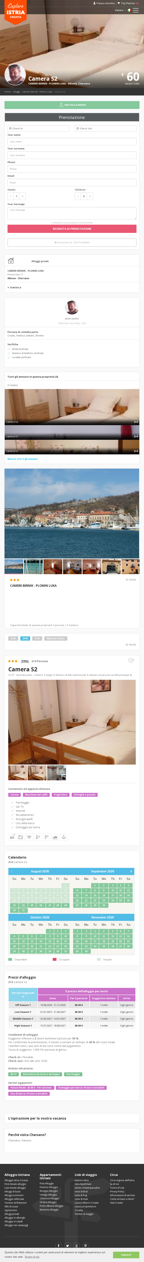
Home (7, 91)
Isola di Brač (81, 1191)
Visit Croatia (116, 1202)
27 (50, 905)
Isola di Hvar (81, 1199)
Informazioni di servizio (122, 1195)
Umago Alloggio (48, 1194)
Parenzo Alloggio (49, 1187)
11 (120, 890)
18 (120, 895)
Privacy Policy (117, 1191)
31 (23, 910)
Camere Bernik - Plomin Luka (37, 91)
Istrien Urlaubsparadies (87, 1187)
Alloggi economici (13, 1195)
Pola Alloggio (47, 1183)
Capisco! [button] (126, 1255)
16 (104, 895)
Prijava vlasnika (106, 3)
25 (32, 905)
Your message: (16, 204)
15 (95, 895)
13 (77, 895)
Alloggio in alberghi (14, 1217)
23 (14, 905)
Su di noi (114, 1184)
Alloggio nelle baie (14, 1199)
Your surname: (16, 148)
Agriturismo (10, 1210)
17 (113, 895)
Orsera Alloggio (48, 1202)
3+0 (37, 638)
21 (86, 900)
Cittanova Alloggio (49, 1198)
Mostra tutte (56, 638)
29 (65, 905)
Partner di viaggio (84, 1214)
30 (14, 910)
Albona (72, 83)
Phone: (12, 162)
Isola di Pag (81, 1195)
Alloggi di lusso (12, 1191)
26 (41, 905)
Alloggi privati (11, 1214)
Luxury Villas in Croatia (87, 1202)
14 (86, 895)
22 (95, 900)
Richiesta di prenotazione (72, 228)
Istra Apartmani (83, 1184)
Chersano (84, 83)
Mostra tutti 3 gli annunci (23, 459)
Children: (80, 189)
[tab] (72, 418)
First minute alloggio (15, 1184)
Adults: (12, 189)
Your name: (14, 134)
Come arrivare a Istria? (122, 1199)
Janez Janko (72, 318)
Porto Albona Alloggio (51, 1206)
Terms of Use (117, 1187)
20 (77, 900)
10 (113, 890)
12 (128, 890)
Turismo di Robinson (15, 1202)
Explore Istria (82, 1180)
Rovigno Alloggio (49, 1191)
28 (57, 905)
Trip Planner (130, 3)
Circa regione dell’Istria (122, 1180)
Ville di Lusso (11, 1206)
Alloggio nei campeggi (16, 1225)
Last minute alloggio (15, 1187)
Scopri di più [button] (32, 1256)
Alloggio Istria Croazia (16, 1180)
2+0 (13, 638)
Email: (11, 175)
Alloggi (16, 91)
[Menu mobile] (136, 11)
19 (128, 895)
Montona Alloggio (49, 1209)
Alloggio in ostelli (13, 1221)
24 (23, 905)
